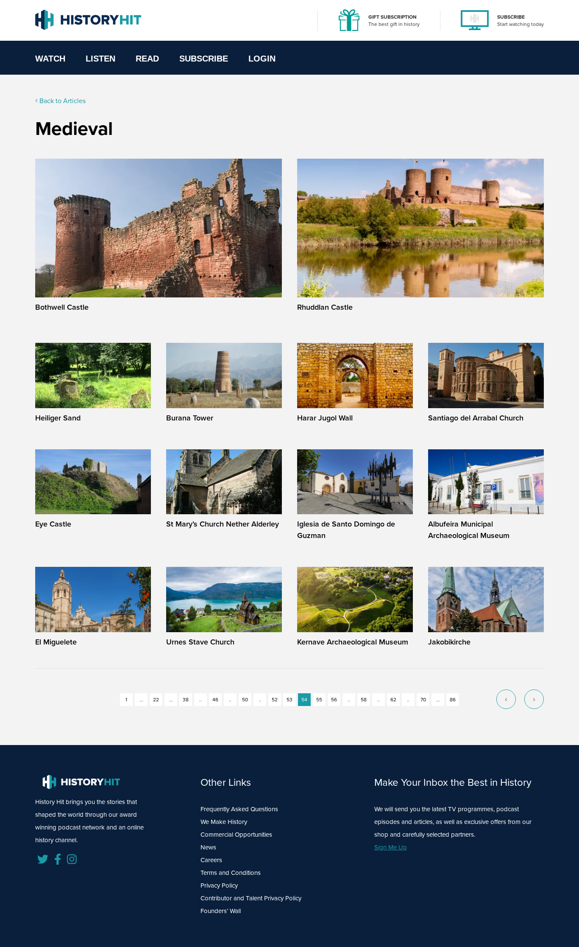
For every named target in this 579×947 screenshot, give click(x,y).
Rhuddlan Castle (325, 307)
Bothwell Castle (62, 307)
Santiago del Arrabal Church (475, 417)
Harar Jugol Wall (325, 417)
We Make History (223, 822)
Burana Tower (189, 417)
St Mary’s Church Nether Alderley (222, 524)
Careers (211, 860)
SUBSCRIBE (511, 17)
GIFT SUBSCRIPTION (392, 17)
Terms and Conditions (230, 872)
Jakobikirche (449, 641)
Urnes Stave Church (200, 641)
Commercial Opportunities (236, 834)
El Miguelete (56, 641)
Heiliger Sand (58, 417)
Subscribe (203, 58)
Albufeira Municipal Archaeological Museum (468, 529)
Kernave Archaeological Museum (352, 641)
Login (262, 58)
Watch (50, 58)
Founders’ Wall (220, 911)
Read (147, 58)
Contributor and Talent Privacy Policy (250, 898)
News (208, 847)
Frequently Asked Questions (239, 809)
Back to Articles (62, 101)
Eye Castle (53, 524)
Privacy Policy (219, 885)
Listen (100, 58)
